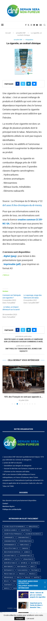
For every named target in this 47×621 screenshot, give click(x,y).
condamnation (23, 537)
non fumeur (22, 566)
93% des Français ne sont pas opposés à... (23, 397)
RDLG (27, 577)
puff (19, 577)
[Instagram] (31, 25)
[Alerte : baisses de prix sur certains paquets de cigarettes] (23, 595)
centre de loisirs (10, 530)
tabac (15, 581)
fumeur (25, 548)
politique (35, 570)
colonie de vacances (33, 534)
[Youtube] (37, 25)
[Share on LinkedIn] (28, 84)
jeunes (27, 552)
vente (7, 588)
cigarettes (25, 530)
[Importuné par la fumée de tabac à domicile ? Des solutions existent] (23, 605)
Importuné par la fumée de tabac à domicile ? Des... (36, 605)
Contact (5, 503)
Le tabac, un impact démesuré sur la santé (11, 309)
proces (22, 573)
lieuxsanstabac (26, 555)
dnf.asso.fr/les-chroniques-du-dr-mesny (22, 205)
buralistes (33, 526)
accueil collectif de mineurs (14, 526)
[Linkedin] (34, 25)
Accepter (19, 618)
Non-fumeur (9, 566)
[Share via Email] (34, 84)
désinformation (25, 541)
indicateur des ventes (12, 552)
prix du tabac (9, 573)
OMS (32, 566)
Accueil (8, 33)
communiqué (9, 537)
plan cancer (22, 570)
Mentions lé (7, 506)
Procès (32, 573)
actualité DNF (21, 33)
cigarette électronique (13, 534)
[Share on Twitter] (23, 84)
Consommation (10, 541)
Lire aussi (30, 618)
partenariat (9, 570)
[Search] (44, 25)
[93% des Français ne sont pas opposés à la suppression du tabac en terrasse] (23, 379)
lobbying (8, 559)
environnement (10, 544)
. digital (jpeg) (9, 256)
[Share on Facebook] (18, 84)
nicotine (34, 563)
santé (36, 577)
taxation (8, 584)
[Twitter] (28, 25)
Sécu (6, 581)
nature (24, 563)
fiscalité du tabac (11, 548)
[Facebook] (25, 25)
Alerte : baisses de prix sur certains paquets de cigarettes (37, 595)
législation (28, 559)
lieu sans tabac (10, 555)
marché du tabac (10, 563)
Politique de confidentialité (12, 509)
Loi (17, 559)
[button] (5, 385)
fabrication (24, 544)
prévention (8, 577)
